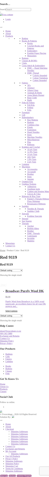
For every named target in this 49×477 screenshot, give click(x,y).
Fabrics (25, 83)
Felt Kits (31, 105)
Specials (25, 214)
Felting (30, 107)
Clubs (24, 63)
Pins (29, 142)
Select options (11, 311)
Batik (29, 100)
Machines (26, 167)
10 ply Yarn (32, 149)
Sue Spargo (27, 221)
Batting (25, 38)
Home (8, 31)
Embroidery (32, 51)
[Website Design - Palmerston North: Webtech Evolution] (12, 417)
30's (29, 85)
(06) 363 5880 (6, 333)
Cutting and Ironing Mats (38, 191)
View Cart (4, 476)
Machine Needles (34, 137)
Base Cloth (32, 98)
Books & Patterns (29, 41)
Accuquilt (31, 172)
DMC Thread (33, 73)
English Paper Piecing (36, 53)
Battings (9, 354)
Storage (25, 218)
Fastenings (31, 130)
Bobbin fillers (33, 228)
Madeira (30, 241)
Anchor (30, 226)
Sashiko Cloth (33, 211)
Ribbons (30, 144)
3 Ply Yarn (31, 159)
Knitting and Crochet (31, 147)
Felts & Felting (28, 102)
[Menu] (1, 27)
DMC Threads (33, 233)
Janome (30, 179)
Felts (29, 110)
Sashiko (25, 206)
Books (30, 43)
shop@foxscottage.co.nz (10, 331)
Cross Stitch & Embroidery (33, 65)
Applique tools (33, 189)
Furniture (26, 112)
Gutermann (32, 236)
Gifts (7, 356)
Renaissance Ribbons (36, 204)
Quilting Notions (29, 184)
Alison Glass (32, 90)
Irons (29, 135)
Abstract (30, 88)
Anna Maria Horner (35, 95)
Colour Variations (40, 78)
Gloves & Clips (34, 194)
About (8, 33)
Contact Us (10, 246)
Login (8, 19)
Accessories (32, 169)
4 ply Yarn (31, 162)
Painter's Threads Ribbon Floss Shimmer (38, 200)
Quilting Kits (27, 181)
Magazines (31, 56)
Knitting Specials (34, 216)
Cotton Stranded (40, 80)
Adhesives (31, 186)
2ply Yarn (31, 157)
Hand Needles (33, 132)
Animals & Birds (34, 93)
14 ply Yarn (32, 154)
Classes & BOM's (29, 61)
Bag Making (32, 120)
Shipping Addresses (19, 431)
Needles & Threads (35, 209)
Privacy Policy (6, 343)
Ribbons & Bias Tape (31, 196)
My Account (10, 451)
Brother (30, 174)
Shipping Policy (7, 341)
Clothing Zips (33, 125)
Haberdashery (28, 117)
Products (9, 36)
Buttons (25, 58)
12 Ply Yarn (32, 152)
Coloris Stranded (40, 75)
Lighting (25, 164)
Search (3, 9)
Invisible (31, 238)
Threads (25, 223)
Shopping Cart (11, 466)
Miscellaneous (33, 139)
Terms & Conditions (14, 468)
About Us (4, 386)
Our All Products (12, 456)
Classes (8, 371)
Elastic (30, 127)
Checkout (9, 429)
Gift (23, 115)
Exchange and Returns (9, 336)
